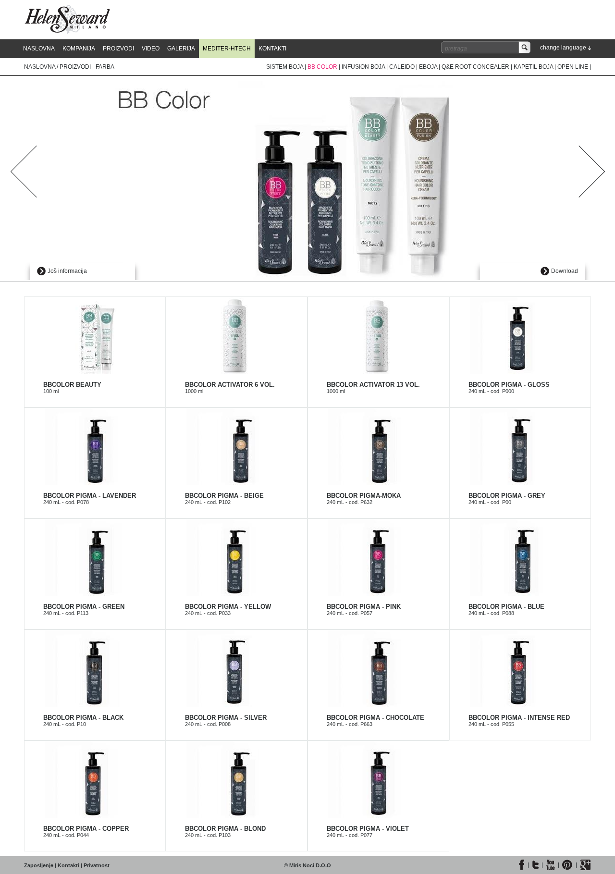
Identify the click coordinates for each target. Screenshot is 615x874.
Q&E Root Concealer (475, 66)
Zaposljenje (38, 865)
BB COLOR (323, 66)
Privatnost (97, 865)
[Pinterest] (567, 865)
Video (151, 48)
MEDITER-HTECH (227, 48)
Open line (572, 66)
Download (564, 271)
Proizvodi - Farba (87, 66)
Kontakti (272, 48)
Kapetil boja (533, 66)
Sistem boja (284, 66)
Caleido (402, 66)
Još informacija (67, 271)
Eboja (428, 66)
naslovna (39, 66)
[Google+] (585, 865)
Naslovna (39, 48)
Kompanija (78, 48)
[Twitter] (535, 865)
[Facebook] (522, 865)
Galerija (181, 48)
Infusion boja (363, 66)
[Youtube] (550, 865)
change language (563, 47)
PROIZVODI (118, 48)
